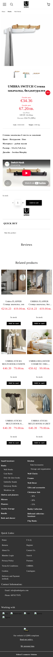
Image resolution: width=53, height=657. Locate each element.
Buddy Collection (35, 509)
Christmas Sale (34, 492)
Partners (29, 561)
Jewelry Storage (7, 509)
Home (3, 11)
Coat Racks (8, 474)
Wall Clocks (33, 474)
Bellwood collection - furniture (36, 515)
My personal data (27, 646)
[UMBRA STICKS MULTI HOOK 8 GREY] (39, 413)
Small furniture (7, 461)
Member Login (8, 556)
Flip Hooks (32, 521)
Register (29, 545)
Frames (31, 478)
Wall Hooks (17, 11)
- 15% (32, 504)
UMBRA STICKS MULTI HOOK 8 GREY (39, 422)
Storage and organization (40, 469)
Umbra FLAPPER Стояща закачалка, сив (13, 302)
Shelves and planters (9, 495)
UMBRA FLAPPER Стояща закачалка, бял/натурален (39, 303)
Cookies (5, 571)
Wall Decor (32, 483)
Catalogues (30, 571)
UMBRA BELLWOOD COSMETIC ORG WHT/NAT (39, 363)
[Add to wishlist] (46, 194)
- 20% (32, 500)
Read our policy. (26, 639)
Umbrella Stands (10, 482)
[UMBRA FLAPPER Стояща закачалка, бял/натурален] (39, 294)
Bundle (4, 513)
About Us (5, 550)
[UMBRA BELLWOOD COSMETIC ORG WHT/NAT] (39, 354)
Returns (5, 545)
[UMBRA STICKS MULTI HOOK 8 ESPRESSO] (13, 413)
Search (29, 556)
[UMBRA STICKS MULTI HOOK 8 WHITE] (13, 354)
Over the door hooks (12, 478)
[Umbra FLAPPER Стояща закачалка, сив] (13, 294)
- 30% (32, 496)
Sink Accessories (36, 465)
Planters (4, 504)
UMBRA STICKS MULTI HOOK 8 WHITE (13, 362)
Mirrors (4, 499)
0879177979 (16, 595)
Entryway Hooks (10, 486)
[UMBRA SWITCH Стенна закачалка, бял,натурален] (26, 65)
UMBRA (29, 566)
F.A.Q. (29, 540)
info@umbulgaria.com (20, 590)
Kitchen (31, 461)
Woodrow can (9, 490)
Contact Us (30, 550)
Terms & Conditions (10, 566)
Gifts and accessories (36, 488)
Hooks (10, 11)
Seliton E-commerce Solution (26, 654)
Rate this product (10, 233)
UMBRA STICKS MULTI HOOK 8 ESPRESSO (14, 423)
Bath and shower (8, 518)
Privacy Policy (8, 561)
